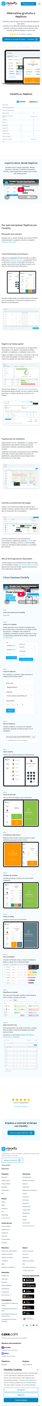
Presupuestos (6, 1239)
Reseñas (4, 1187)
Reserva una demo (10, 1160)
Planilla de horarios (28, 1180)
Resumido (29, 1035)
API (3, 1193)
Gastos (24, 1219)
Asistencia (5, 1233)
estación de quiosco (15, 260)
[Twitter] (30, 1325)
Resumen (4, 1177)
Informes (4, 1236)
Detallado (7, 1037)
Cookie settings (21, 1400)
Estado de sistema (28, 1261)
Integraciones (6, 1184)
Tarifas (24, 1193)
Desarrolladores (7, 1285)
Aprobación (26, 1213)
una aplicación (8, 637)
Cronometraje (6, 1226)
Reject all (21, 1395)
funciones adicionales (9, 242)
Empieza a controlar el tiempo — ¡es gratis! (19, 39)
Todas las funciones (27, 1226)
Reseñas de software (8, 1267)
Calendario (25, 1187)
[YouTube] (33, 1325)
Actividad (25, 1200)
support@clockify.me (29, 1267)
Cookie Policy (31, 1382)
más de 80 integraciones (27, 565)
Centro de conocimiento (9, 1251)
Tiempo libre (26, 1210)
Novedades (5, 1190)
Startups (4, 1282)
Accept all (21, 1390)
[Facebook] (23, 1325)
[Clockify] (9, 1151)
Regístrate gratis (28, 4)
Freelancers (5, 1275)
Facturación (26, 1223)
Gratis (3, 1202)
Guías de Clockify (7, 1254)
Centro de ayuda (27, 1251)
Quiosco (25, 1184)
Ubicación (25, 1203)
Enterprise (5, 1215)
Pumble (29, 540)
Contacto (25, 1254)
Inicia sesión (6, 1165)
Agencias (5, 1279)
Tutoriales (5, 1261)
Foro (23, 1264)
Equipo (24, 1216)
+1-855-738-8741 (28, 1270)
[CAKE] (10, 1336)
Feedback (25, 1257)
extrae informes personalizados (27, 389)
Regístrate (6, 615)
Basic (3, 1205)
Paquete (4, 1364)
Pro (3, 1211)
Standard (5, 1208)
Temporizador (26, 1177)
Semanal (16, 1037)
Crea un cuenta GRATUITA (19, 1133)
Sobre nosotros (27, 1364)
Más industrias (6, 1295)
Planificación (6, 1229)
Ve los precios (5, 1218)
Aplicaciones (6, 1180)
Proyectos (25, 1197)
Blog (3, 1264)
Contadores (5, 1292)
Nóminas (4, 1242)
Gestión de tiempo (7, 1257)
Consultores (5, 1288)
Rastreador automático (29, 1190)
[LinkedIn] (27, 1325)
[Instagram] (37, 1325)
